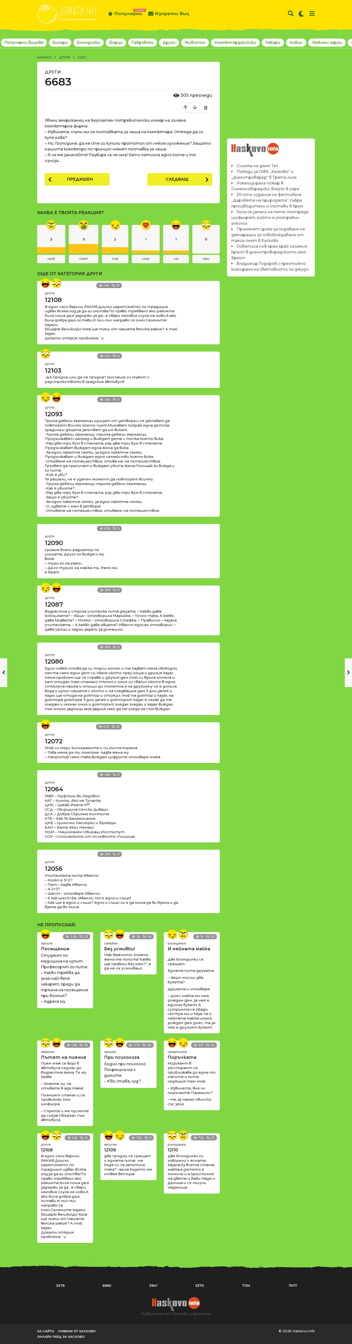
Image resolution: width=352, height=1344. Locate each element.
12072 (53, 741)
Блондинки (88, 42)
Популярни (128, 12)
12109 (110, 1150)
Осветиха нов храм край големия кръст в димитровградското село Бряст (269, 252)
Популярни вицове (24, 42)
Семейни (111, 943)
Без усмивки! (119, 948)
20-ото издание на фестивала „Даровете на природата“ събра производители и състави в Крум (267, 200)
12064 (54, 789)
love (145, 259)
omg (206, 259)
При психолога (121, 1057)
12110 (173, 1150)
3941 (153, 1285)
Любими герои (327, 42)
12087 (54, 604)
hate (51, 259)
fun (115, 259)
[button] (291, 13)
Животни (195, 42)
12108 (53, 300)
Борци (116, 42)
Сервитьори (177, 1052)
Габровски (142, 42)
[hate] (183, 934)
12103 (53, 370)
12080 (54, 661)
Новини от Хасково (77, 1331)
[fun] (45, 397)
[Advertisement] (271, 95)
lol (176, 259)
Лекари (272, 42)
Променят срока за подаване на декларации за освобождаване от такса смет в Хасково (268, 235)
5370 (199, 1285)
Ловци (296, 42)
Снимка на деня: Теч (257, 166)
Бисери (60, 42)
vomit (83, 259)
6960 (106, 1285)
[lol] (45, 283)
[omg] (56, 283)
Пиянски (47, 1052)
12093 (53, 414)
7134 (246, 1285)
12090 (54, 543)
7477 (293, 1285)
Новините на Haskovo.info (255, 147)
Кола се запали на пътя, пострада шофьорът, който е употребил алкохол (269, 218)
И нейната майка (189, 948)
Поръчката (182, 1057)
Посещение (55, 948)
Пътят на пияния (63, 1057)
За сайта (45, 1331)
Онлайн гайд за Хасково (61, 1336)
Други (169, 42)
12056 (53, 868)
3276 (60, 1285)
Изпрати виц (172, 13)
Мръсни (110, 1144)
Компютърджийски (235, 42)
